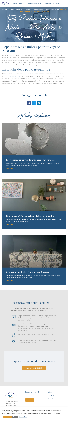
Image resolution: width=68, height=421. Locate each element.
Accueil (4, 9)
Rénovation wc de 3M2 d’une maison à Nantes (27, 272)
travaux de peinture (14, 76)
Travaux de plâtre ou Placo (52, 3)
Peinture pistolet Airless (34, 3)
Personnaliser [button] (23, 417)
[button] (29, 103)
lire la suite (9, 168)
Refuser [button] (15, 417)
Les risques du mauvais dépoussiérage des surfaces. (30, 159)
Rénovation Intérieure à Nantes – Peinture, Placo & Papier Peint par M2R (34, 9)
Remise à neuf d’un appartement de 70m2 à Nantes (30, 216)
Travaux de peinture (18, 3)
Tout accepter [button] (7, 417)
